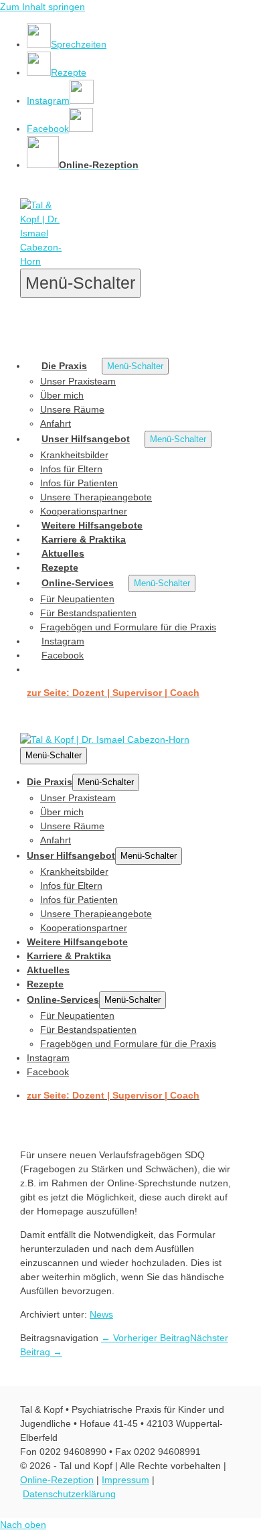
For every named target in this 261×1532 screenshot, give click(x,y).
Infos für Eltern (71, 469)
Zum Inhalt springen (42, 6)
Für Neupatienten (77, 599)
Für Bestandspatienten (88, 613)
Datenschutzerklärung (69, 1493)
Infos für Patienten (79, 483)
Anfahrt (55, 423)
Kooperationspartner (83, 511)
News (101, 1314)
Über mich (62, 395)
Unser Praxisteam (78, 381)
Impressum (125, 1479)
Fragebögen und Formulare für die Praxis (128, 627)
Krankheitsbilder (74, 454)
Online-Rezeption (57, 1479)
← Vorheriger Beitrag (145, 1337)
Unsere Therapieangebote (96, 497)
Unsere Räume (72, 409)
